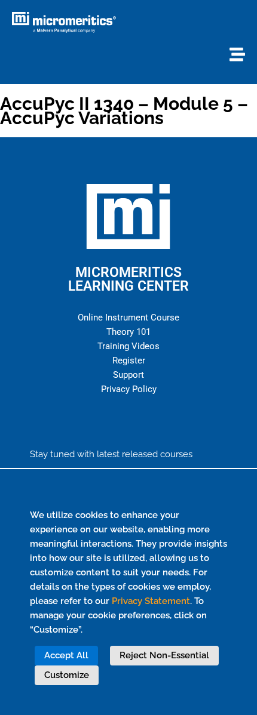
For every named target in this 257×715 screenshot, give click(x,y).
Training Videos (128, 346)
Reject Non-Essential (164, 655)
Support (128, 374)
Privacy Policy (129, 389)
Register (128, 360)
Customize (66, 675)
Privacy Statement (151, 601)
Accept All (66, 655)
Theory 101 (128, 331)
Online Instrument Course (128, 317)
